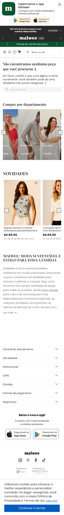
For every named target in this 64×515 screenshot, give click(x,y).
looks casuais (50, 290)
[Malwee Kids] (31, 38)
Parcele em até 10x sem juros (32, 44)
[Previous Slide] (3, 38)
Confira (25, 154)
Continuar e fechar (32, 508)
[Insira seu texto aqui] (20, 461)
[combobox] (42, 52)
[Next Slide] (60, 38)
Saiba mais (51, 500)
